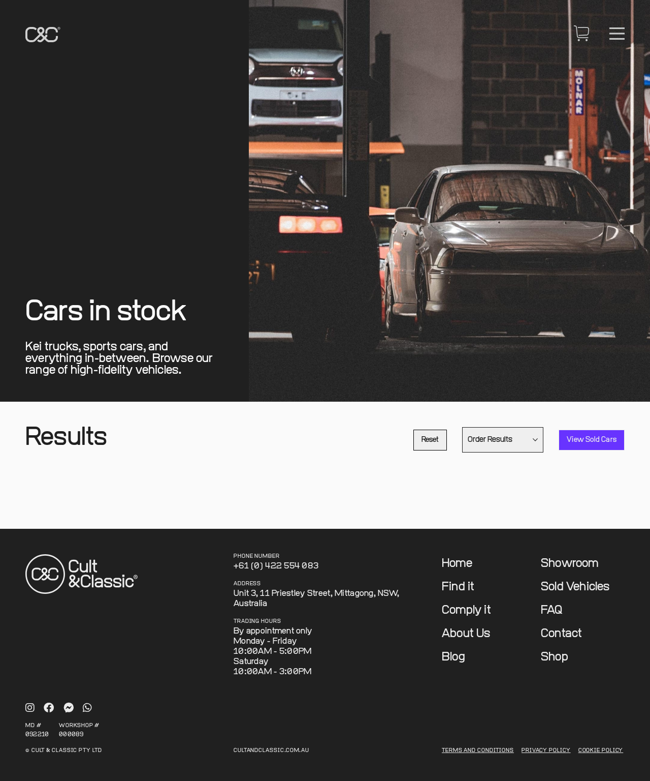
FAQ (552, 610)
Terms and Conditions (478, 750)
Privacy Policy (546, 750)
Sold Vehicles (575, 587)
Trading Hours (257, 621)
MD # (33, 726)
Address (247, 584)
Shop (554, 657)
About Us (466, 633)
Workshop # (79, 726)
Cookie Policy (601, 750)
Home (457, 563)
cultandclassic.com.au (271, 750)
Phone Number (257, 556)
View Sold (591, 440)
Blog (453, 657)
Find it (458, 587)
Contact (561, 633)
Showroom (570, 563)
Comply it (466, 610)
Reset (430, 440)
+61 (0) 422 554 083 (276, 566)
